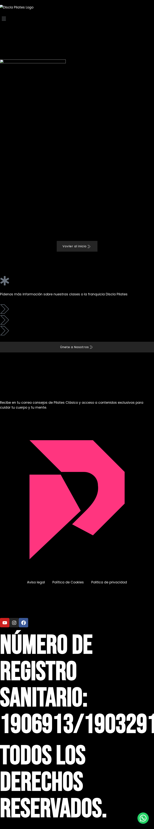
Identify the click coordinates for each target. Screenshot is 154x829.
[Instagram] (14, 622)
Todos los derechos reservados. (53, 782)
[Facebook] (23, 622)
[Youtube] (4, 622)
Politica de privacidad (109, 582)
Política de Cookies (68, 582)
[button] (77, 19)
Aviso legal (36, 582)
